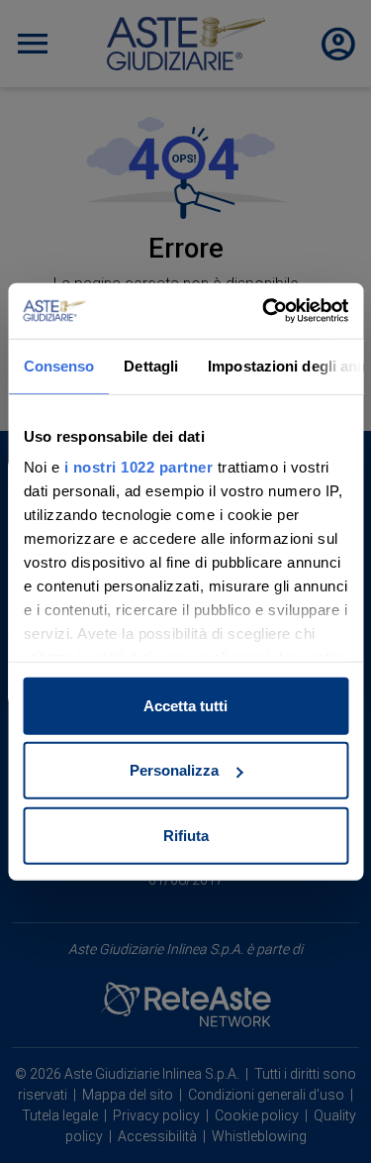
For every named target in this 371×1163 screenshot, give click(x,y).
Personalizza (174, 770)
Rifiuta (186, 834)
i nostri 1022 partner (138, 467)
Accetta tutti (185, 704)
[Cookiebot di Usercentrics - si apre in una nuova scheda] (264, 311)
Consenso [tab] (58, 365)
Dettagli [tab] (151, 365)
